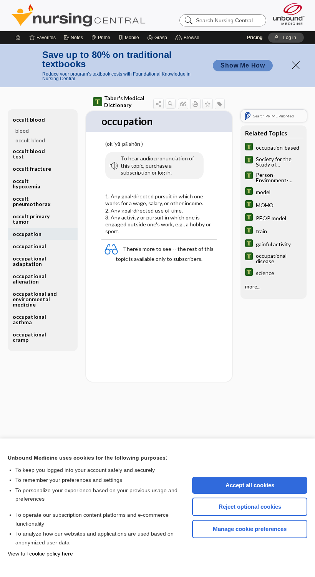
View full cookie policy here (40, 554)
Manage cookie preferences (250, 529)
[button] (188, 37)
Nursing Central (107, 15)
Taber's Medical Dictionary (124, 101)
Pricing (254, 37)
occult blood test (29, 154)
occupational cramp (29, 337)
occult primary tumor (31, 219)
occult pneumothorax (32, 201)
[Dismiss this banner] (296, 65)
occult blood (30, 140)
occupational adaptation (29, 261)
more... (252, 287)
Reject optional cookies (250, 506)
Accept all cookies (249, 485)
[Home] (18, 37)
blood (22, 130)
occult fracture (32, 168)
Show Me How (242, 65)
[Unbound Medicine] (289, 14)
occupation (27, 234)
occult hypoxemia (26, 184)
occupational (29, 246)
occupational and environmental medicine (35, 299)
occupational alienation (29, 279)
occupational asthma (29, 319)
